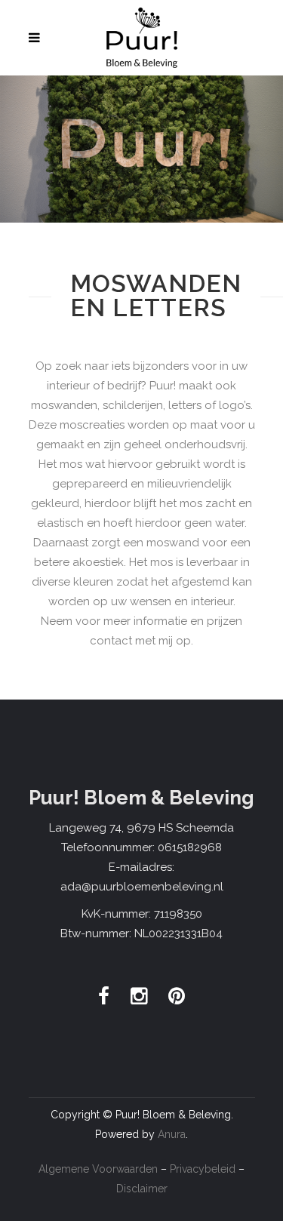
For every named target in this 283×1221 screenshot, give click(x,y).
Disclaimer (142, 1189)
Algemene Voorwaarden (98, 1169)
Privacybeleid (202, 1169)
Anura (172, 1134)
